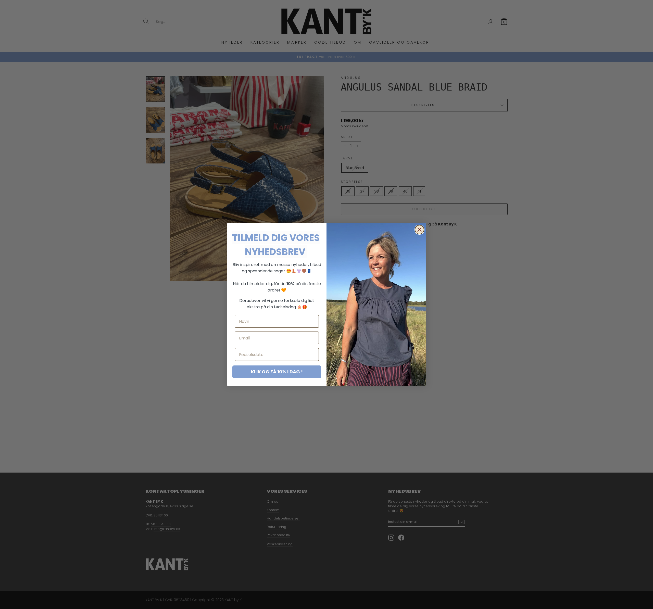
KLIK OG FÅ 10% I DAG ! (277, 372)
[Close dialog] (419, 229)
